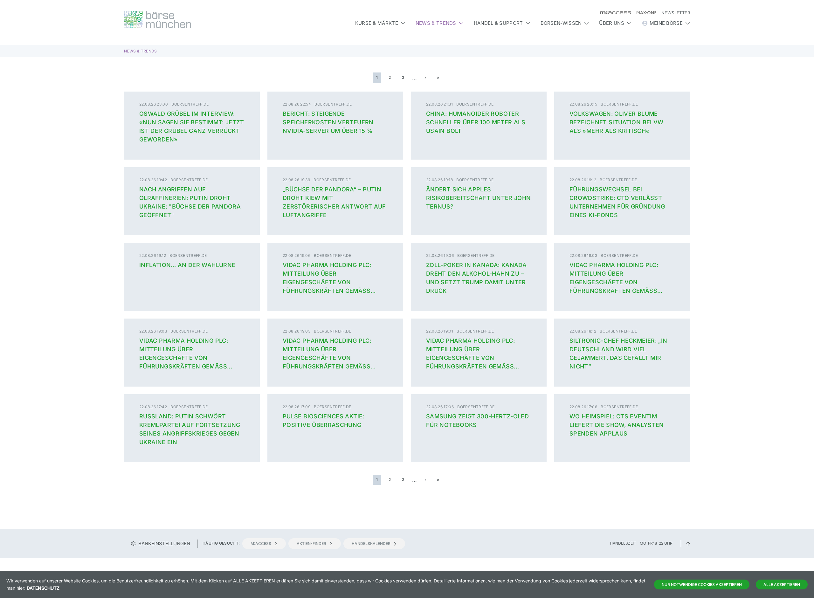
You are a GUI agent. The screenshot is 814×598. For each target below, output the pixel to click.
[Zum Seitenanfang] (688, 543)
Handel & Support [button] (498, 23)
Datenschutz (43, 588)
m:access (261, 543)
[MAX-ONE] (643, 12)
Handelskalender (371, 543)
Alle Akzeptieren (781, 584)
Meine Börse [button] (666, 23)
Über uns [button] (611, 23)
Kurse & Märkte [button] (376, 23)
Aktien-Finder (311, 543)
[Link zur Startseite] (192, 19)
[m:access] (613, 12)
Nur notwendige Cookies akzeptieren (702, 584)
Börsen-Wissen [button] (561, 23)
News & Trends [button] (436, 23)
